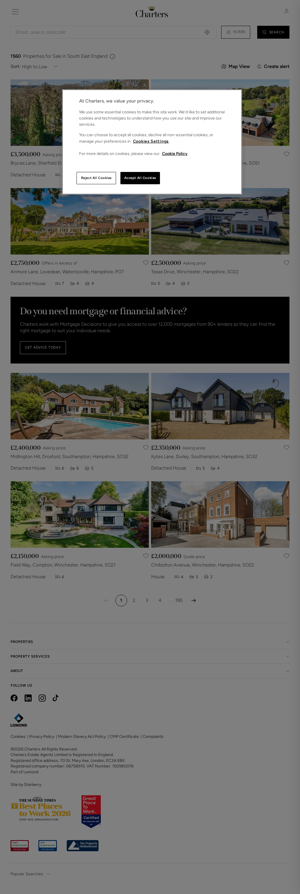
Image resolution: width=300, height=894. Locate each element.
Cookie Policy (175, 153)
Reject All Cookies (96, 178)
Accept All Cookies (140, 178)
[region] (152, 142)
